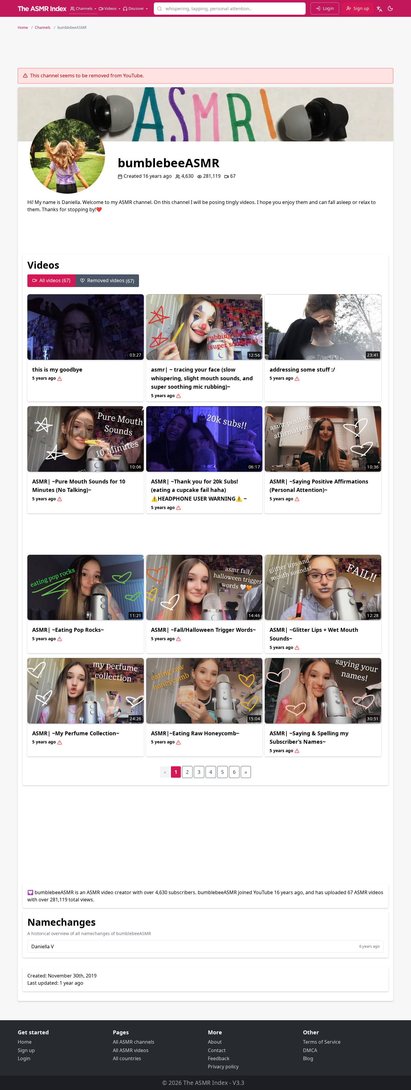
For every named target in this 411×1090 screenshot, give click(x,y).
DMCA (310, 1050)
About (215, 1042)
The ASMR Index (205, 1083)
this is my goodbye (57, 369)
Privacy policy (223, 1066)
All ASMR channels (133, 1042)
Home (25, 1042)
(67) (110, 280)
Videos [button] (110, 8)
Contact (217, 1050)
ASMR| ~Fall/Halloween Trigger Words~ (203, 629)
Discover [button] (136, 8)
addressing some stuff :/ (302, 369)
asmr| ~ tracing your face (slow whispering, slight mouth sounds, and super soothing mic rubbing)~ (202, 378)
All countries (127, 1058)
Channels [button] (84, 8)
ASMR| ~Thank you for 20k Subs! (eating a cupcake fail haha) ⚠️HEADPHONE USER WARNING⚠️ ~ (199, 490)
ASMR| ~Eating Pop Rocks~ (68, 629)
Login (24, 1058)
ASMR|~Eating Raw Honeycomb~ (195, 733)
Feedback (219, 1058)
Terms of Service (322, 1042)
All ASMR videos (131, 1050)
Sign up (26, 1050)
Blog (308, 1058)
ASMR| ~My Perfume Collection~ (75, 733)
